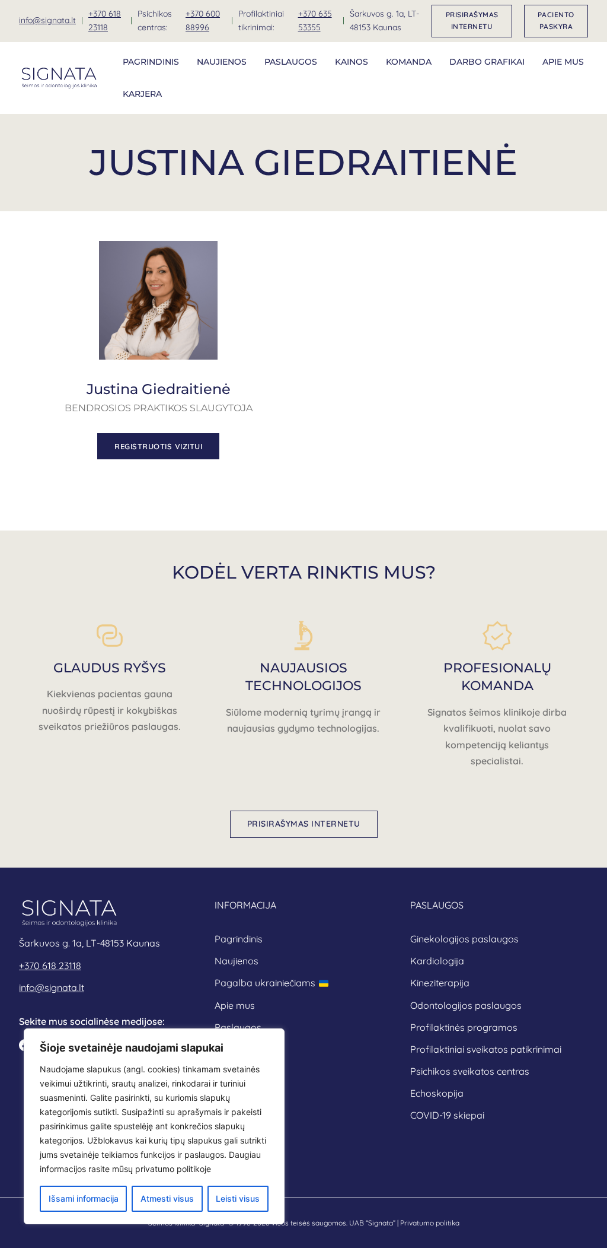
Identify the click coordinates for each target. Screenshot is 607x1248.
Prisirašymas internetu (472, 20)
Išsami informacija (84, 1198)
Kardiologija (437, 961)
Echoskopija (437, 1093)
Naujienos (222, 61)
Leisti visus (238, 1198)
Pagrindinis (151, 61)
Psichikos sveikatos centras (469, 1071)
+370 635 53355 (315, 20)
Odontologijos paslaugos (466, 1005)
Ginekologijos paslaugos (464, 939)
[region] (154, 1126)
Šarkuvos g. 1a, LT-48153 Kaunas (384, 20)
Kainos (351, 61)
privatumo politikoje (173, 1169)
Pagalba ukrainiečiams (265, 983)
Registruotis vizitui (158, 446)
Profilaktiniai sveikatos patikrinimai (485, 1049)
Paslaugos (290, 61)
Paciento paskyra (556, 20)
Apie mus (563, 61)
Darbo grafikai (487, 61)
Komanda (409, 61)
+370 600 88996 (203, 20)
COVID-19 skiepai (447, 1115)
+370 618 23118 (104, 20)
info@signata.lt (47, 20)
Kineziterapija (439, 983)
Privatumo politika (429, 1222)
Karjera (142, 93)
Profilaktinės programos (463, 1027)
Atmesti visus (167, 1198)
